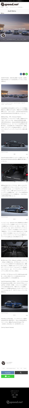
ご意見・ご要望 (14, 394)
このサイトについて (14, 391)
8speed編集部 (9, 34)
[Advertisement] (14, 57)
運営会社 (14, 397)
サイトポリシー (14, 392)
